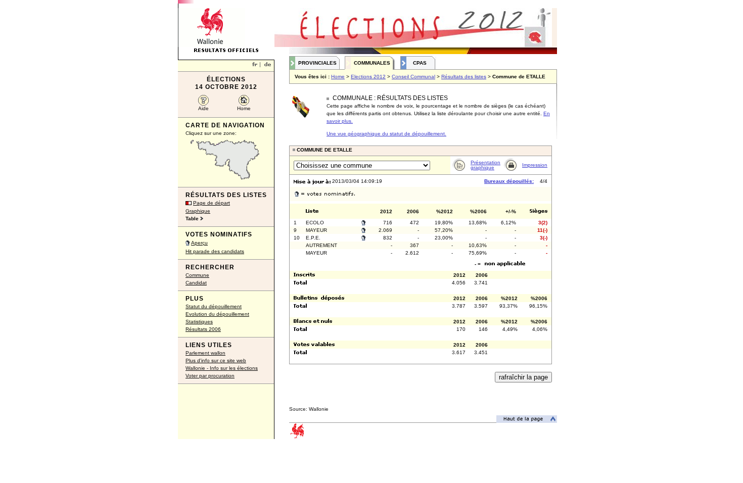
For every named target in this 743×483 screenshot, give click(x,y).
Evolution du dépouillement (217, 314)
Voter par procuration (210, 375)
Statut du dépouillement (213, 306)
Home (244, 108)
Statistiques (199, 321)
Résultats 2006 (203, 329)
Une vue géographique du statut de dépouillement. (386, 133)
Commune (197, 275)
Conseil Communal (413, 76)
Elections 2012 (368, 76)
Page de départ (211, 203)
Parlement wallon (205, 353)
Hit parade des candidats (214, 251)
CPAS (420, 63)
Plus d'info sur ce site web (215, 360)
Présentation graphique (485, 165)
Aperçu (199, 243)
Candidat (196, 282)
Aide (203, 108)
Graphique (197, 211)
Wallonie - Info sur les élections (221, 368)
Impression (534, 165)
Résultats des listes (463, 76)
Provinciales (317, 63)
